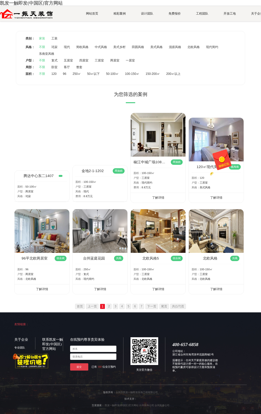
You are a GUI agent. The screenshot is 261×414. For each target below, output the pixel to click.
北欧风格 (193, 47)
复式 (54, 60)
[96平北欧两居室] (42, 251)
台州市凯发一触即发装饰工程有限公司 (137, 392)
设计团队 (147, 13)
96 (64, 73)
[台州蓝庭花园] (100, 251)
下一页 (151, 306)
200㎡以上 (173, 73)
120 (54, 73)
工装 (54, 38)
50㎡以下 (93, 73)
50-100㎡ (112, 73)
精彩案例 (119, 13)
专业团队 (19, 347)
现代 (67, 47)
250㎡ (77, 73)
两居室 (114, 60)
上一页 (92, 306)
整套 (79, 67)
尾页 (164, 306)
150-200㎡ (153, 73)
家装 (42, 38)
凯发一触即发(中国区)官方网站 (31, 3)
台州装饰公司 (146, 405)
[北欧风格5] (158, 251)
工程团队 (202, 13)
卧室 (54, 67)
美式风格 (156, 47)
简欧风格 (82, 47)
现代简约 (212, 47)
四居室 (83, 60)
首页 (80, 306)
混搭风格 (175, 47)
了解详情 (158, 197)
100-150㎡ (132, 73)
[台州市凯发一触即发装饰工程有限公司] (26, 18)
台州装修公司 (162, 405)
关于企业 (21, 339)
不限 (42, 47)
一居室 (130, 60)
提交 (79, 366)
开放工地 (230, 13)
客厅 (67, 67)
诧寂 (54, 47)
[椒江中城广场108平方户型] (158, 155)
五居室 (68, 60)
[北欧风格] (216, 251)
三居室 (99, 60)
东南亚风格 (46, 53)
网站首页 (92, 13)
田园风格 (138, 47)
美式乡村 (119, 47)
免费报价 (175, 13)
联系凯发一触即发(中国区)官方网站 (52, 344)
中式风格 (101, 47)
